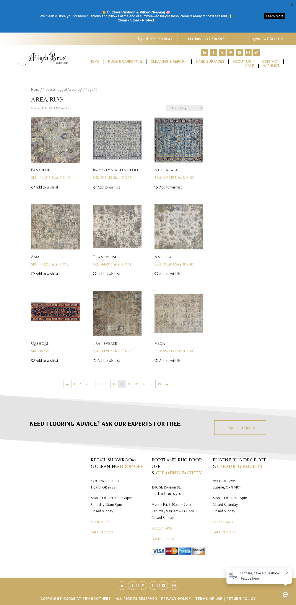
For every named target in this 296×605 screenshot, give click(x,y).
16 (136, 383)
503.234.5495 (161, 528)
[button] (44, 187)
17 (144, 383)
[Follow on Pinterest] (230, 52)
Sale (249, 66)
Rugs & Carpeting (125, 61)
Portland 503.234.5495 (207, 38)
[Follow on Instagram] (248, 52)
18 (151, 383)
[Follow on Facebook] (213, 52)
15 (129, 383)
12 (106, 383)
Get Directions (102, 532)
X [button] (291, 4)
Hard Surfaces (210, 61)
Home (94, 61)
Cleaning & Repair (168, 61)
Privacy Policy (176, 598)
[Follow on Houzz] (204, 52)
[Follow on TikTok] (256, 52)
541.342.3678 (223, 521)
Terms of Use (208, 598)
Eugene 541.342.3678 (266, 38)
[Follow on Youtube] (239, 52)
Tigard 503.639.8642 (154, 38)
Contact (270, 61)
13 (114, 383)
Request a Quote (240, 427)
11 (99, 383)
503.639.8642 (101, 521)
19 (159, 383)
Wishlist (271, 66)
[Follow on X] (222, 52)
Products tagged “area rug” (62, 89)
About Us (242, 61)
